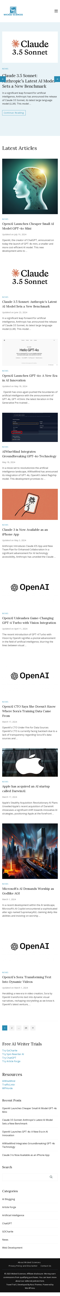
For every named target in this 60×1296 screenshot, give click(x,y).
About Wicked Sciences (29, 1262)
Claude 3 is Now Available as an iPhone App (26, 1155)
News (5, 69)
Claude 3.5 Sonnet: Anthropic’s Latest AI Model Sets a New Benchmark (28, 81)
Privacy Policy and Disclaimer (23, 1266)
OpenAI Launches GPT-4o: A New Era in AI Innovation (25, 1133)
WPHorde (7, 1088)
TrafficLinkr (8, 1084)
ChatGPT (7, 1223)
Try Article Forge (11, 1061)
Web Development (12, 1247)
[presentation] (3, 79)
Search (7, 1167)
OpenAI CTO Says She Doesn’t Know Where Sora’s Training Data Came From (29, 711)
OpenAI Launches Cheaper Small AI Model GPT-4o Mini (29, 1110)
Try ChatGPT (9, 1057)
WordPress (30, 1288)
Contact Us (46, 1266)
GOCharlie (7, 1231)
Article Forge (9, 1207)
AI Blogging (8, 1199)
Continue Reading (14, 112)
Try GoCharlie (9, 1050)
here (42, 1281)
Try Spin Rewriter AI (13, 1054)
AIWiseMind (8, 1081)
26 (26, 1028)
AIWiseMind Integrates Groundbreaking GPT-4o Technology (28, 1145)
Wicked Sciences (18, 1273)
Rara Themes (36, 1284)
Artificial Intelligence (13, 1215)
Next (33, 1027)
